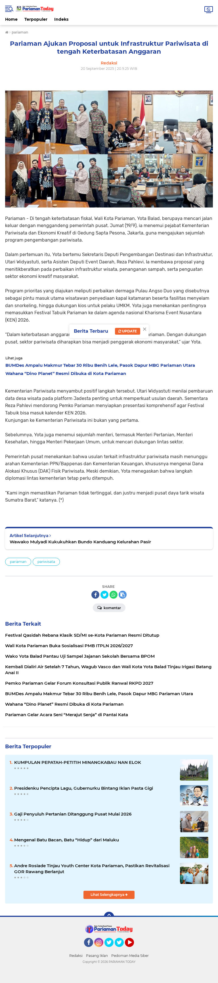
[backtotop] (109, 917)
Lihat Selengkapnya (108, 894)
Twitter (111, 949)
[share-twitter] (104, 595)
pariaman (18, 561)
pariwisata (46, 561)
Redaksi (76, 955)
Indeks (61, 19)
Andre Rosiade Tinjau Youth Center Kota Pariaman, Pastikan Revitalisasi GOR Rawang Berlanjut (91, 868)
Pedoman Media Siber (130, 955)
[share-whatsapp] (114, 595)
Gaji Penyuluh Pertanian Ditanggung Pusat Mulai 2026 (72, 814)
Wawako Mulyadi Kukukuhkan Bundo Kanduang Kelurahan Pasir (80, 541)
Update (129, 331)
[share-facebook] (95, 595)
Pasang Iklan (97, 955)
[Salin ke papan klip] (123, 595)
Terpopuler (35, 19)
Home (11, 19)
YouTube (133, 949)
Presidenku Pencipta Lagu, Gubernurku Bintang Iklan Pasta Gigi (83, 788)
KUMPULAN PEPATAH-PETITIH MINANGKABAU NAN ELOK (77, 762)
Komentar (112, 608)
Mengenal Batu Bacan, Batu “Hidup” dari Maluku (66, 839)
